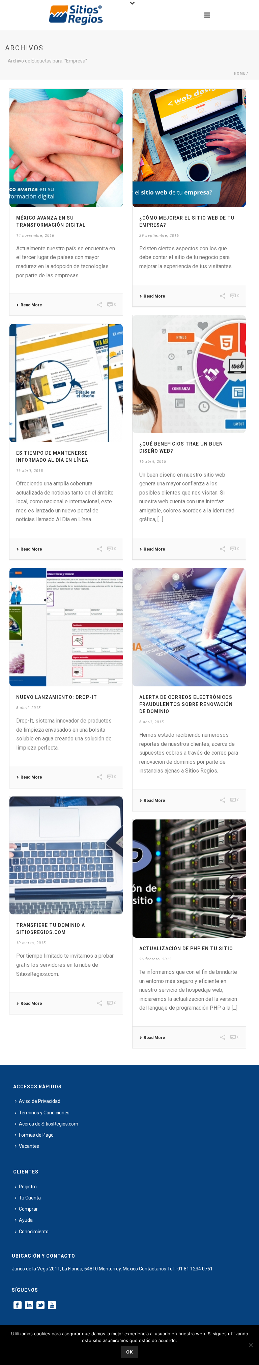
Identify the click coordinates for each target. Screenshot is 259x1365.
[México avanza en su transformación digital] (66, 148)
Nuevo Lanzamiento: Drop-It (56, 697)
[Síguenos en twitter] (40, 1305)
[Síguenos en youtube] (52, 1305)
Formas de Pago (36, 1135)
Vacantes (29, 1146)
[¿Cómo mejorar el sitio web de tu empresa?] (189, 148)
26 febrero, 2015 (155, 959)
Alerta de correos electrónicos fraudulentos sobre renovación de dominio (186, 704)
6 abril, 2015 (151, 722)
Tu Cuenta (30, 1197)
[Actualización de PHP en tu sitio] (189, 878)
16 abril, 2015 (152, 461)
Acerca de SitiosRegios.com (48, 1124)
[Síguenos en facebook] (17, 1305)
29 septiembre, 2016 (159, 235)
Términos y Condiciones (44, 1112)
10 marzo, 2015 (31, 943)
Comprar (28, 1209)
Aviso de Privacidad (39, 1101)
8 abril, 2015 (28, 708)
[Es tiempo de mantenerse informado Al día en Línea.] (66, 383)
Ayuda (26, 1220)
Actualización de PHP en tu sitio (186, 948)
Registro (28, 1186)
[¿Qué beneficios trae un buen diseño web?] (189, 374)
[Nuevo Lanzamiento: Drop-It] (66, 627)
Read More (31, 305)
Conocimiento (34, 1231)
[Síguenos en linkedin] (29, 1305)
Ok (129, 1352)
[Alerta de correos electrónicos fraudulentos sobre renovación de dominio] (189, 627)
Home (240, 73)
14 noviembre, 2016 (35, 235)
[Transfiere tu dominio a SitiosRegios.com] (66, 856)
